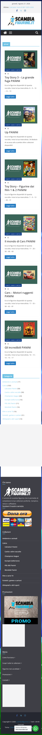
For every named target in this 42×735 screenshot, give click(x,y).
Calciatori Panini (11, 388)
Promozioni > (7, 674)
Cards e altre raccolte (13, 392)
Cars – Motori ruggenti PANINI (19, 294)
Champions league (12, 396)
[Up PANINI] (21, 114)
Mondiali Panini (10, 407)
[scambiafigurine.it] (5, 32)
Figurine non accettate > (11, 669)
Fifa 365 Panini (10, 403)
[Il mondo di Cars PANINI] (21, 223)
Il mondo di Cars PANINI (20, 241)
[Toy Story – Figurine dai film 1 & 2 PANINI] (21, 168)
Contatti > (6, 680)
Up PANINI (11, 132)
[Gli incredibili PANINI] (21, 330)
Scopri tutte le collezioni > (12, 663)
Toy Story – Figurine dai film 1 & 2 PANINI (19, 188)
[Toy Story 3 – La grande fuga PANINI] (21, 59)
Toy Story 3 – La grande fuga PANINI (19, 79)
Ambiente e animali (9, 382)
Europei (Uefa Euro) (12, 400)
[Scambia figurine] (17, 488)
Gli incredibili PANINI (18, 347)
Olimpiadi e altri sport (10, 419)
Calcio (4, 385)
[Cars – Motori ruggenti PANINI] (21, 275)
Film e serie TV (7, 411)
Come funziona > (8, 657)
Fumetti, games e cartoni (13, 70)
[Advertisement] (21, 445)
